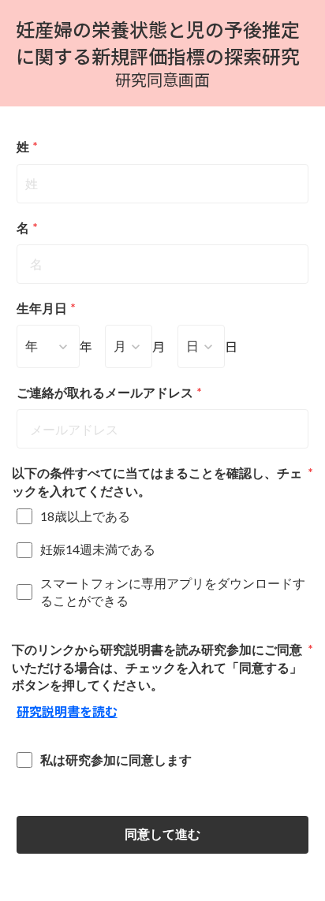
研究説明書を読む (67, 711)
